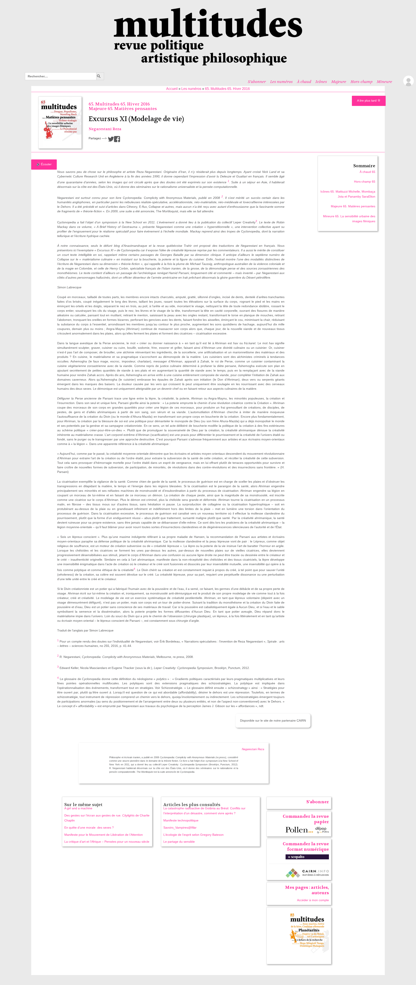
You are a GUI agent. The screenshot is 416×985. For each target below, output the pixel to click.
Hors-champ (361, 81)
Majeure (338, 81)
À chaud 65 (367, 172)
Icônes (321, 81)
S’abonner (257, 81)
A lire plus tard (367, 100)
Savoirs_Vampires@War (180, 827)
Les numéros (281, 81)
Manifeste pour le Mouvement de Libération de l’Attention (103, 834)
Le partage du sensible (179, 841)
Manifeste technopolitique (180, 820)
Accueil (172, 89)
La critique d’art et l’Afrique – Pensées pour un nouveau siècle (106, 841)
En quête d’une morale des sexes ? (89, 827)
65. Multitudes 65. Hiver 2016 (227, 89)
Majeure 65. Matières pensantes (123, 108)
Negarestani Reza (105, 129)
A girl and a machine (78, 808)
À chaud (304, 81)
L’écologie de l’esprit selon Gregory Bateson (193, 834)
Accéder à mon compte (313, 900)
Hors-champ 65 (364, 181)
